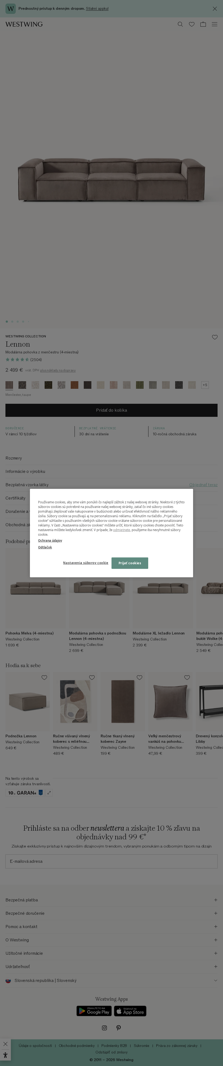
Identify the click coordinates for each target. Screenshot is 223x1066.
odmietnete (121, 530)
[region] (111, 533)
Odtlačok (45, 547)
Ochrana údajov (50, 540)
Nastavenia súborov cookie (85, 562)
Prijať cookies (130, 563)
